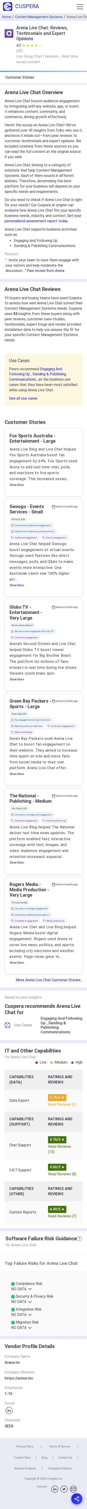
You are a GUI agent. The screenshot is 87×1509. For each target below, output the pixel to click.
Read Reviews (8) (62, 1174)
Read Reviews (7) (62, 1216)
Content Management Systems (39, 17)
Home (6, 17)
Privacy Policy (24, 1446)
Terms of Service (59, 1446)
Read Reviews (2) (62, 1104)
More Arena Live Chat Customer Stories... (49, 980)
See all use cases (23, 398)
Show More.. (17, 485)
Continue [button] (43, 1497)
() (19, 51)
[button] (80, 6)
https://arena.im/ (19, 1378)
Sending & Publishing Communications (55, 1027)
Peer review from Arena (45, 270)
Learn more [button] (40, 1485)
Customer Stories (19, 77)
